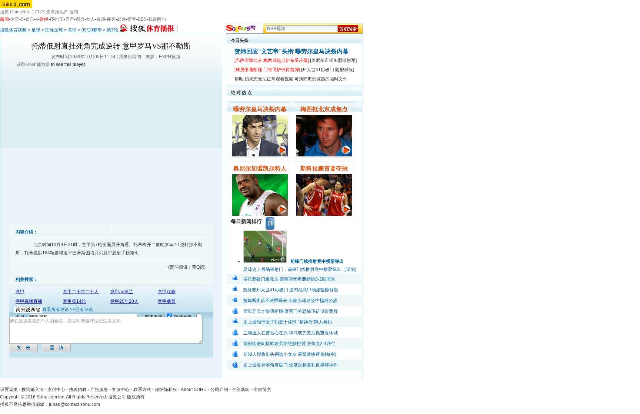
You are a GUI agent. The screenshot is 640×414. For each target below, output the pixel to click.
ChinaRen (20, 11)
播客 (111, 19)
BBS (142, 19)
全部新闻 (241, 389)
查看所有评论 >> (58, 309)
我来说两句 (130, 56)
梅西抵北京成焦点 (324, 109)
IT (51, 19)
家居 (80, 19)
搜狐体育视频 (13, 30)
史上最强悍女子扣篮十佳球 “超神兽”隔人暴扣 (287, 322)
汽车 (59, 19)
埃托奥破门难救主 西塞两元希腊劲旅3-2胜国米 (289, 279)
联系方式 (142, 389)
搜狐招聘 (78, 389)
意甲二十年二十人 (81, 291)
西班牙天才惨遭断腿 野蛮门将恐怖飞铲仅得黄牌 (290, 311)
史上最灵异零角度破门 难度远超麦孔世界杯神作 (290, 365)
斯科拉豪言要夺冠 (324, 168)
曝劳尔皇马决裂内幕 (260, 109)
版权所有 (136, 397)
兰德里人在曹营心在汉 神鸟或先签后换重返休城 (290, 332)
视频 (100, 19)
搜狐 (4, 11)
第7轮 (112, 30)
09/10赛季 (91, 30)
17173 (38, 11)
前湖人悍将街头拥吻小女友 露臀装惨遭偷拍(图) (289, 354)
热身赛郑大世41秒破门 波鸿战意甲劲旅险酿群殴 (290, 289)
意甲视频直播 (29, 301)
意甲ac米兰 (121, 291)
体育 (14, 19)
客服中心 (121, 389)
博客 (131, 19)
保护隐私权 (166, 389)
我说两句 (157, 19)
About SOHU (194, 389)
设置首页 (9, 389)
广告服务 (99, 389)
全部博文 (262, 389)
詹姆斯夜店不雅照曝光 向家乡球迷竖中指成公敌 (290, 300)
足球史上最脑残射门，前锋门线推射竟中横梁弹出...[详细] (299, 269)
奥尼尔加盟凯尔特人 (260, 168)
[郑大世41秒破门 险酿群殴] (327, 69)
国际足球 (54, 30)
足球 (35, 30)
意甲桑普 (167, 301)
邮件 (121, 19)
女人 (90, 19)
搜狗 (73, 11)
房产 (69, 19)
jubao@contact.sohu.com (74, 404)
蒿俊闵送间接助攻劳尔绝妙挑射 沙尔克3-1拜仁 (289, 343)
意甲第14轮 (74, 301)
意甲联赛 (167, 291)
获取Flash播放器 (33, 64)
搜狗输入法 (32, 389)
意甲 (72, 30)
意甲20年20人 (124, 301)
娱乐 (29, 19)
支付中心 (56, 389)
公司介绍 (219, 389)
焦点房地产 (57, 11)
